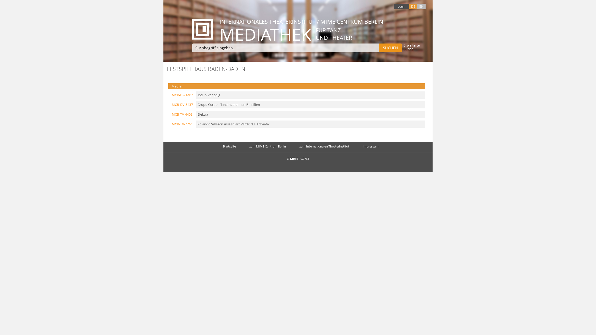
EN (421, 6)
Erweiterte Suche (412, 47)
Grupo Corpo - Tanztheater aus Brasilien (228, 104)
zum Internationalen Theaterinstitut (324, 146)
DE (413, 6)
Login (401, 6)
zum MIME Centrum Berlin (267, 146)
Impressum (371, 146)
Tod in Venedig (208, 95)
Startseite (229, 146)
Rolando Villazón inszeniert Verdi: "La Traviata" (233, 124)
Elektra (202, 114)
